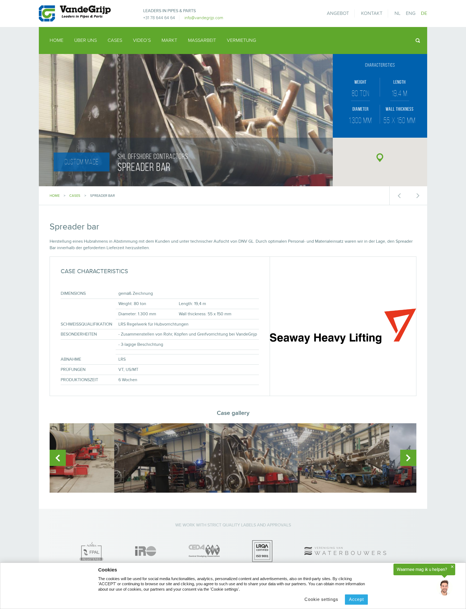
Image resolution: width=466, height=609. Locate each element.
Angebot (338, 13)
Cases (115, 40)
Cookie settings (321, 599)
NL (397, 13)
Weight (360, 82)
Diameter (360, 109)
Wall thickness (400, 109)
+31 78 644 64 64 (159, 18)
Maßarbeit (202, 40)
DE (424, 13)
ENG (411, 13)
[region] (399, 579)
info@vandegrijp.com (203, 18)
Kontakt (371, 13)
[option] (95, 458)
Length (399, 82)
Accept (356, 599)
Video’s (142, 40)
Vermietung (241, 40)
